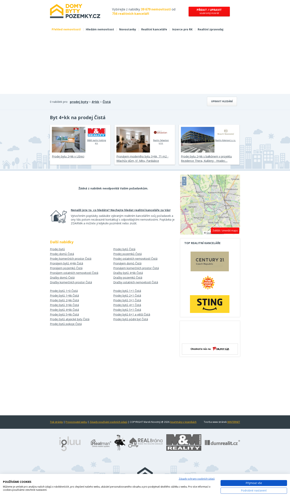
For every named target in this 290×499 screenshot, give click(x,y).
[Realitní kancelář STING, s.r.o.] (209, 304)
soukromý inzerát (209, 11)
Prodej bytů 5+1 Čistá (127, 310)
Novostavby (127, 29)
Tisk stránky (56, 422)
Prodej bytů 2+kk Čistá (64, 300)
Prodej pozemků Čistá (127, 254)
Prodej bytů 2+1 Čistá (127, 295)
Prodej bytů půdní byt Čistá (130, 319)
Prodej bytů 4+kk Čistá (64, 310)
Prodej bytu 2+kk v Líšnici (68, 156)
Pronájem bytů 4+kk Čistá (66, 263)
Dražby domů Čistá (62, 277)
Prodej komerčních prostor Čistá (70, 258)
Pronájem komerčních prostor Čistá (136, 268)
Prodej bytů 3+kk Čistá (64, 305)
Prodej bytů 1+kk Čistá (64, 295)
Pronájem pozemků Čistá (66, 268)
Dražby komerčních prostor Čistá (71, 282)
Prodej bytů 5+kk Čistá (64, 314)
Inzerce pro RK (182, 29)
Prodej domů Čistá (62, 254)
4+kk (95, 102)
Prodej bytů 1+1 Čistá (127, 291)
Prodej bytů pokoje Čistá (66, 324)
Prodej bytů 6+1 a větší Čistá (131, 314)
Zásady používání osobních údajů (108, 422)
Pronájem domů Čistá (127, 263)
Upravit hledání (222, 101)
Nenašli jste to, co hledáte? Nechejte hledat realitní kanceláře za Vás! (120, 210)
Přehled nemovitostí (66, 29)
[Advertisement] (145, 64)
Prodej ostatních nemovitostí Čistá (135, 258)
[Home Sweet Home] (209, 284)
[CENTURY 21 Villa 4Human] (209, 262)
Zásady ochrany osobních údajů (197, 478)
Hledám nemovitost (100, 29)
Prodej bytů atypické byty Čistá (69, 319)
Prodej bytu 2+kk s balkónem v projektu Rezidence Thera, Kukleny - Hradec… (206, 158)
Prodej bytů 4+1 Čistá (127, 305)
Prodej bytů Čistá (124, 249)
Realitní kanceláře (154, 29)
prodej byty (79, 102)
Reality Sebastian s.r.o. (161, 141)
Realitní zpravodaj (210, 29)
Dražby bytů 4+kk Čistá (128, 273)
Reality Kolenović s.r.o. (225, 140)
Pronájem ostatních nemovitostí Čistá (74, 273)
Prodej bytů (57, 249)
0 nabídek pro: (59, 102)
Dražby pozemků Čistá (127, 277)
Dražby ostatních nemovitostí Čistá (135, 282)
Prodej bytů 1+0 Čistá (64, 291)
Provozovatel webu (76, 422)
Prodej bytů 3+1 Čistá (127, 300)
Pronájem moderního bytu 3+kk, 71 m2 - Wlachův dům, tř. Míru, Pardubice (142, 158)
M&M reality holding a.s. (96, 141)
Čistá (107, 102)
